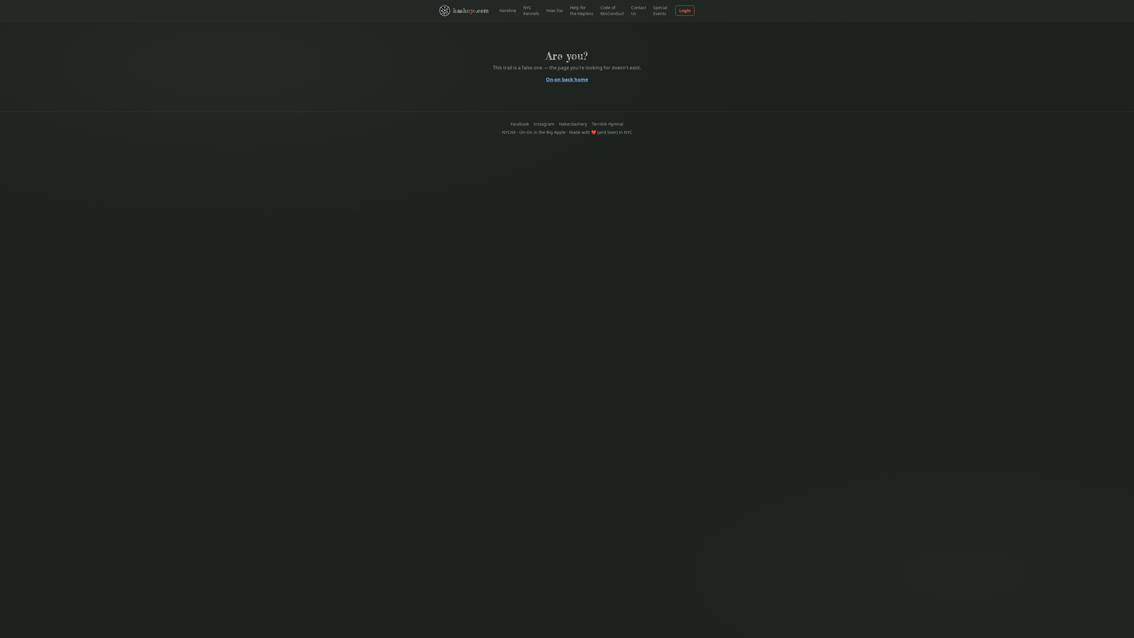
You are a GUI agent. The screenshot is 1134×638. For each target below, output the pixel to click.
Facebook (520, 124)
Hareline (507, 10)
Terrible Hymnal (607, 124)
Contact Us (638, 10)
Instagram (544, 124)
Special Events (660, 10)
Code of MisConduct (612, 10)
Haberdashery (573, 124)
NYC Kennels (531, 10)
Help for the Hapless (581, 10)
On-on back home (567, 79)
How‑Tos (554, 10)
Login (685, 10)
